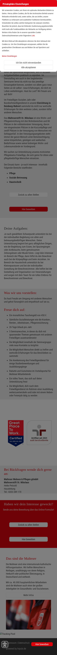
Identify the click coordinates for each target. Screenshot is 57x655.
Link (33, 36)
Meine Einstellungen (9, 56)
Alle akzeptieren (28, 67)
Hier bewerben (42, 644)
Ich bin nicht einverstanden (28, 62)
